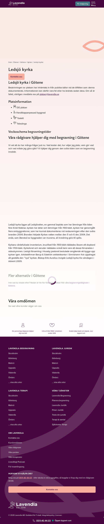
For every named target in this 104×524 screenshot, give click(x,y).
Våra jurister (13, 452)
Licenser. (58, 515)
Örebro (11, 377)
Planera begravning (60, 400)
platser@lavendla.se (49, 94)
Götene (23, 62)
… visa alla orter (15, 382)
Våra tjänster (60, 390)
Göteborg (12, 358)
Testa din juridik (59, 414)
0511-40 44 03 (43, 520)
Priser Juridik (57, 410)
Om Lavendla (16, 433)
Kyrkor (30, 62)
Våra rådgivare (14, 447)
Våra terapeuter (15, 457)
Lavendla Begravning (21, 348)
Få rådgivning (82, 4)
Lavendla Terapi (18, 390)
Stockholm (13, 353)
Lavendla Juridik (62, 348)
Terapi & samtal (58, 419)
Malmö (11, 363)
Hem (10, 62)
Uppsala (11, 367)
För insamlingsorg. (16, 466)
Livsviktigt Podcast (16, 461)
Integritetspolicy (48, 515)
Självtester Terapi (59, 424)
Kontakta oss (16, 76)
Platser (16, 62)
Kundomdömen (15, 442)
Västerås (12, 372)
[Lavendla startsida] (17, 3)
